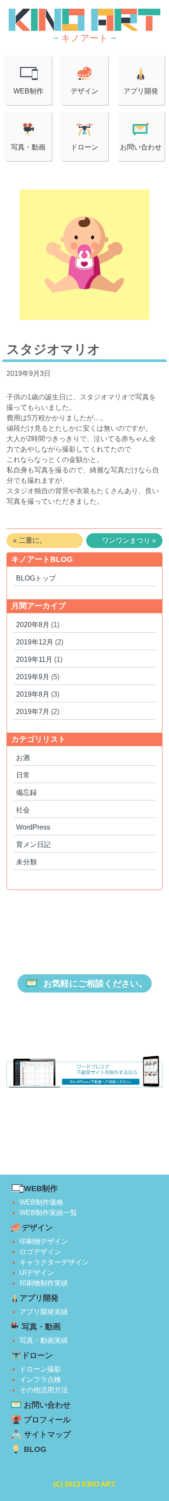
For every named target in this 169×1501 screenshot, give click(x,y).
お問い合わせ (141, 147)
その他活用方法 (44, 1390)
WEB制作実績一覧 (48, 1212)
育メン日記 (33, 844)
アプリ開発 (141, 91)
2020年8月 (32, 624)
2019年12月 (34, 642)
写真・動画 (28, 147)
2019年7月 (32, 711)
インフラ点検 (40, 1379)
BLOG (35, 1449)
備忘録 (26, 792)
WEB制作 (28, 91)
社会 (23, 810)
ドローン (84, 147)
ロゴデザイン (40, 1251)
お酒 (23, 757)
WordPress (33, 827)
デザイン (84, 91)
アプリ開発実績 (44, 1311)
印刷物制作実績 (44, 1283)
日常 (23, 775)
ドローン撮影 (40, 1369)
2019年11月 (34, 659)
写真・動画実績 (44, 1340)
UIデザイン (37, 1272)
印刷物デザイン (44, 1241)
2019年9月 (32, 677)
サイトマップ (47, 1434)
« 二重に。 (29, 540)
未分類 (26, 862)
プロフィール (47, 1419)
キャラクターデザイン (54, 1262)
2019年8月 (32, 694)
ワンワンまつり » (129, 540)
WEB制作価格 (41, 1202)
